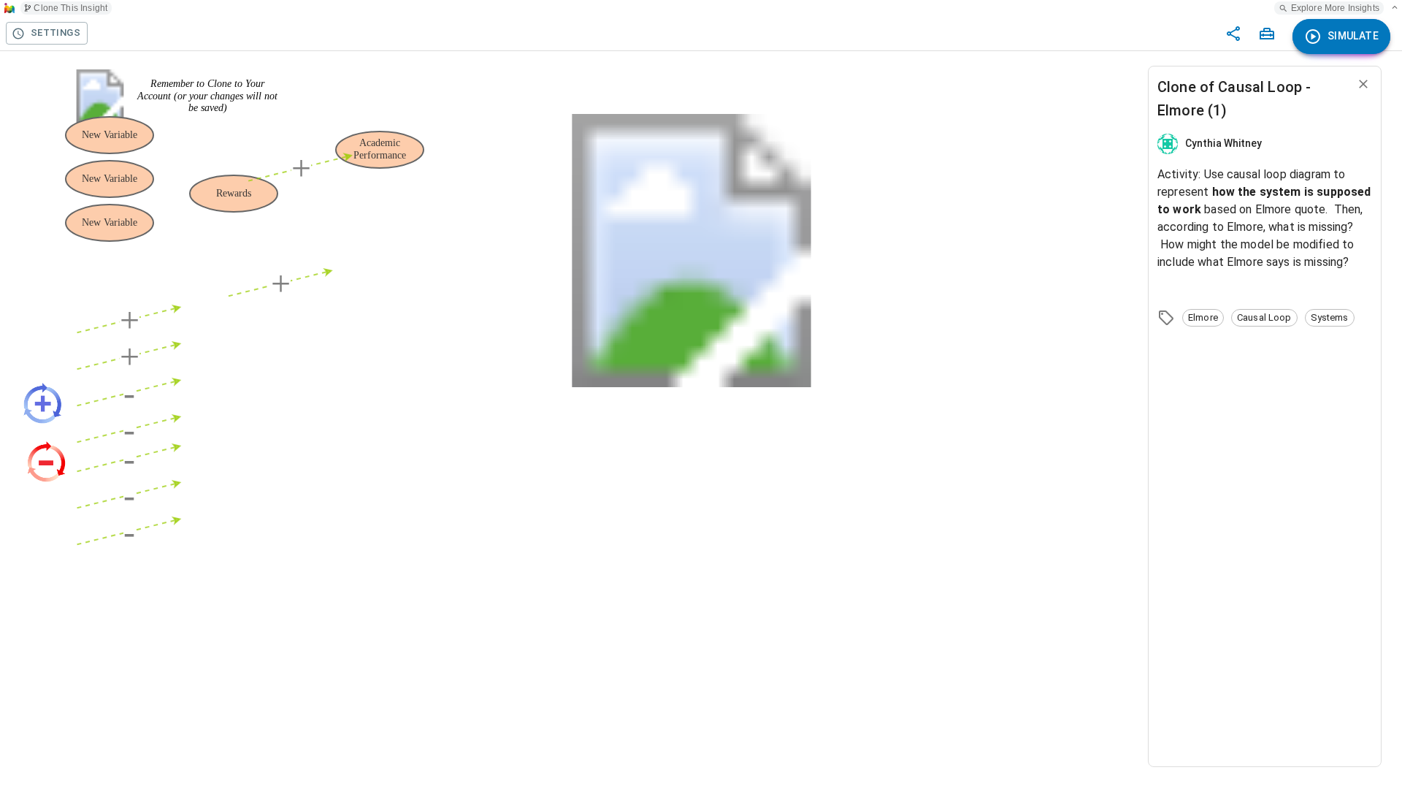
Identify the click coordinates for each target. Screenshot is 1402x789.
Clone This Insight (70, 8)
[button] (1203, 318)
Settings (55, 32)
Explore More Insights (1335, 8)
